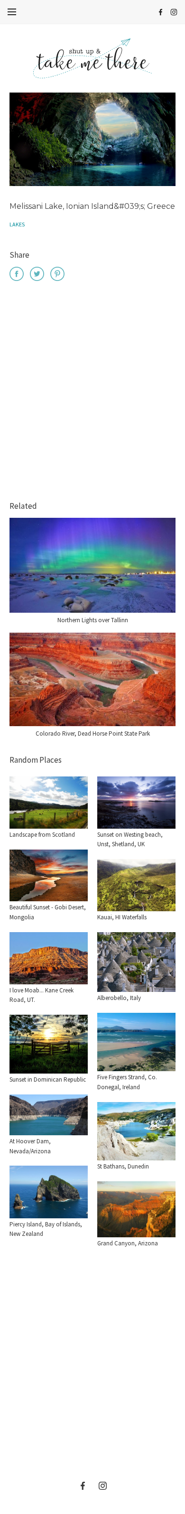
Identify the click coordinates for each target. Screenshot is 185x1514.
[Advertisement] (92, 392)
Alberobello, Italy (119, 998)
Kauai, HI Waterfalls (122, 917)
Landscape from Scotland (42, 835)
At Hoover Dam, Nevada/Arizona (30, 1146)
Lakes (17, 224)
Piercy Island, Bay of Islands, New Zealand (45, 1229)
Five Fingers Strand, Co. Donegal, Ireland (127, 1082)
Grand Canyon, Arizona (127, 1243)
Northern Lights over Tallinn (92, 620)
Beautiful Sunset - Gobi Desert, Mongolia (47, 912)
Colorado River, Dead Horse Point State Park (93, 733)
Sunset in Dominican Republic (47, 1079)
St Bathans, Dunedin (123, 1166)
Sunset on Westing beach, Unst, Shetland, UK (130, 840)
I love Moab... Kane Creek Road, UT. (41, 995)
